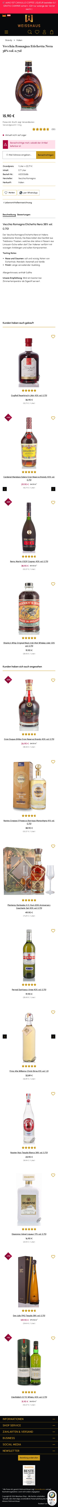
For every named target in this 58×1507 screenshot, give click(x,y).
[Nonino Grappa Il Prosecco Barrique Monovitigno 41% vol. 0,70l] (29, 786)
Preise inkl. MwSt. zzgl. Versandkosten (18, 122)
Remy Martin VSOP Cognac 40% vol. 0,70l (29, 561)
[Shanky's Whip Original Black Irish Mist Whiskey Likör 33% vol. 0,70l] (29, 608)
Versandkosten (40, 1489)
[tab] (9, 214)
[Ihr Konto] (44, 31)
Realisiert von (42, 1504)
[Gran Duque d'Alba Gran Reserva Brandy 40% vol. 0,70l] (29, 704)
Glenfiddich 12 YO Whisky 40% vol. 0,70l (29, 1397)
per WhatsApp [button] (30, 192)
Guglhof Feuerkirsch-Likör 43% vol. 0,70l (29, 395)
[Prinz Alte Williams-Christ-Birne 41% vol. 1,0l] (29, 1036)
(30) (43, 129)
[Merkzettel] (37, 31)
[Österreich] (9, 15)
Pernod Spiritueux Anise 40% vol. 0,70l (29, 989)
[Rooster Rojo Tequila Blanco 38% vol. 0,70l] (29, 1118)
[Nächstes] (53, 489)
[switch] (52, 1503)
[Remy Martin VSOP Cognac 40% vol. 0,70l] (29, 526)
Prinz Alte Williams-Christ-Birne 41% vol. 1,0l (29, 1071)
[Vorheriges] (5, 489)
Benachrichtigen (46, 155)
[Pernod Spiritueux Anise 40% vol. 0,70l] (29, 955)
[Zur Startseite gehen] (29, 21)
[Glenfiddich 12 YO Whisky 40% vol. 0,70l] (29, 1362)
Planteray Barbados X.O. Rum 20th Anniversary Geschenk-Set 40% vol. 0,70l (29, 906)
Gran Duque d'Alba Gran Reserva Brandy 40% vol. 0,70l (29, 739)
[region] (29, 84)
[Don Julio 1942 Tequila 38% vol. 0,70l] (29, 1281)
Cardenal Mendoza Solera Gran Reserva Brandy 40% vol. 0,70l (29, 478)
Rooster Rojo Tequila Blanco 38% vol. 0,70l (29, 1152)
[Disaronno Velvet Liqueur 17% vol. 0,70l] (29, 1199)
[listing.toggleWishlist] (53, 337)
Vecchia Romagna (26, 178)
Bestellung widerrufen (29, 1458)
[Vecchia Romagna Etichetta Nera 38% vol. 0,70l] (29, 84)
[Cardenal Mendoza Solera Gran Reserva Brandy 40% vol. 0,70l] (29, 442)
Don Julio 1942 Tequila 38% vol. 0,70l (29, 1315)
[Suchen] (29, 31)
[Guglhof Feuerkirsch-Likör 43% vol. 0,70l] (29, 361)
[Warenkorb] (51, 31)
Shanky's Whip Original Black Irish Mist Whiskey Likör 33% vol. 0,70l (29, 644)
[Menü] (6, 31)
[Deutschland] (4, 15)
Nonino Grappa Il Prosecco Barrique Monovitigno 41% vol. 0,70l (29, 822)
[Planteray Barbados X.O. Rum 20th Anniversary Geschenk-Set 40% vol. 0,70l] (29, 870)
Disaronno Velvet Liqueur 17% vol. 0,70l (29, 1234)
